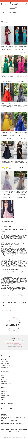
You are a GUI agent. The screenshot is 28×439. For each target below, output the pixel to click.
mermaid (20, 294)
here (22, 295)
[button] (5, 167)
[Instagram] (5, 409)
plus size (13, 291)
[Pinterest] (8, 409)
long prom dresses (8, 277)
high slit (9, 276)
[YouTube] (11, 409)
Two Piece (12, 8)
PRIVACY (14, 437)
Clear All (17, 7)
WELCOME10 (14, 344)
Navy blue (5, 265)
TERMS (10, 437)
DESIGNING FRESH (21, 437)
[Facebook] (2, 409)
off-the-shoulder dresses (9, 253)
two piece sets (24, 256)
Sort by (14, 22)
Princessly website (16, 289)
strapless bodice (11, 281)
